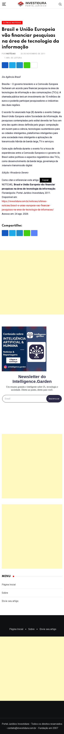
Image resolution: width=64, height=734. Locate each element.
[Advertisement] (32, 282)
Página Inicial (9, 584)
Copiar (45, 180)
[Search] (60, 4)
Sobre (5, 592)
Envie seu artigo (10, 601)
